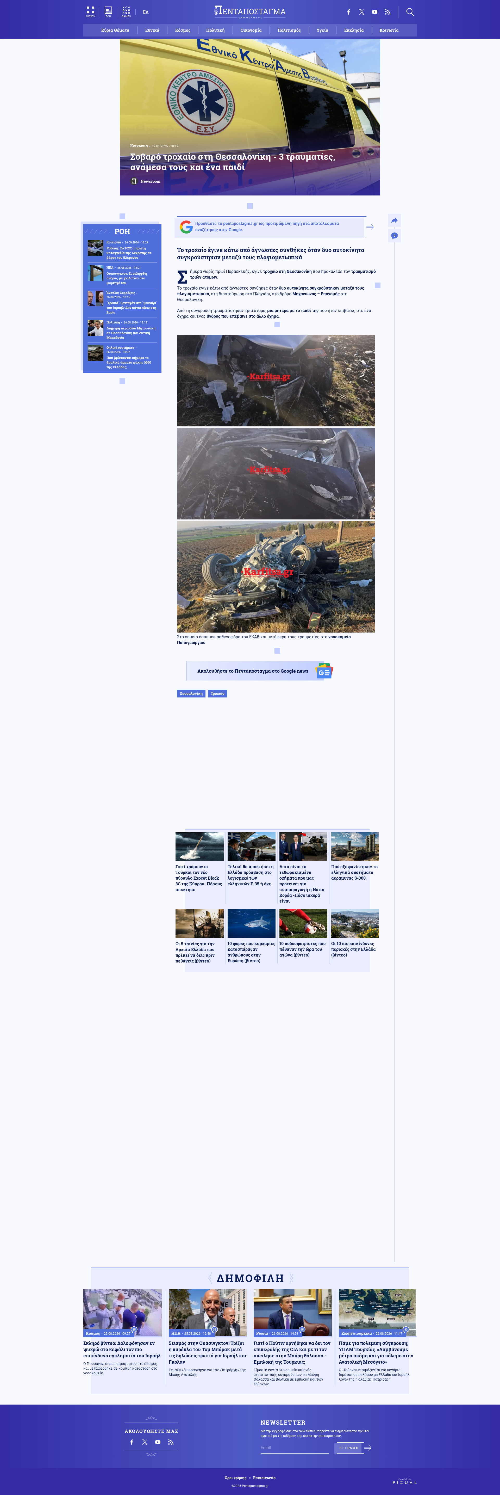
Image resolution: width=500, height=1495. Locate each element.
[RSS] (387, 12)
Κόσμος (182, 30)
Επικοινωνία (264, 1477)
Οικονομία (251, 30)
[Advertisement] (277, 768)
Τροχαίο (217, 693)
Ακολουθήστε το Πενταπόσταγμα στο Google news (252, 671)
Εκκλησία (354, 30)
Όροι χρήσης (235, 1477)
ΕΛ (145, 12)
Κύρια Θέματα (115, 30)
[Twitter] (361, 12)
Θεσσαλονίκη (191, 693)
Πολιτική (215, 30)
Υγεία (322, 30)
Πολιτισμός (289, 30)
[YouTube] (374, 12)
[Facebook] (348, 12)
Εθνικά (152, 30)
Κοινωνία (389, 30)
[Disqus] (277, 1052)
